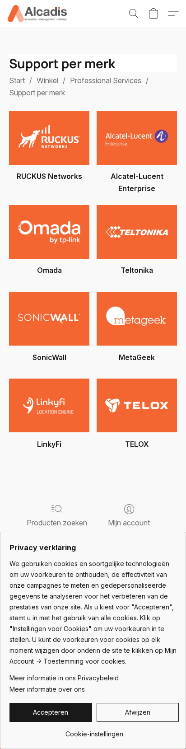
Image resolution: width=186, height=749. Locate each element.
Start (17, 80)
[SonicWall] (49, 319)
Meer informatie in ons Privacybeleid (64, 678)
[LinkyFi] (49, 405)
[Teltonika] (137, 232)
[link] (94, 731)
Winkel (47, 80)
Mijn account (129, 522)
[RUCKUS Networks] (49, 138)
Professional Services (105, 80)
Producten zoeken (57, 522)
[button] (38, 13)
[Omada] (49, 232)
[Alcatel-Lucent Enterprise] (137, 138)
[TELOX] (137, 405)
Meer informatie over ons (47, 689)
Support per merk (37, 92)
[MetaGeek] (137, 319)
